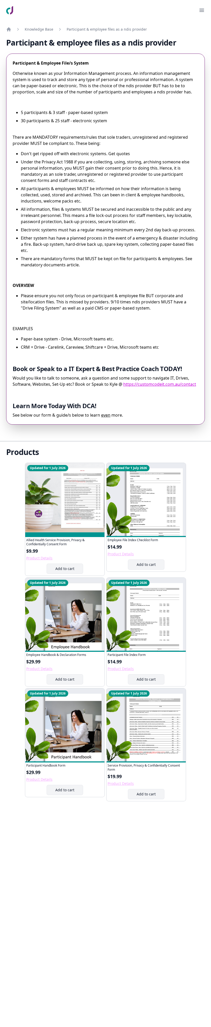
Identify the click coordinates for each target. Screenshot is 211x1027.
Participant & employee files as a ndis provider (107, 29)
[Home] (8, 29)
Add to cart (69, 570)
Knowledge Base (39, 29)
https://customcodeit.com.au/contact (159, 384)
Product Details (39, 558)
